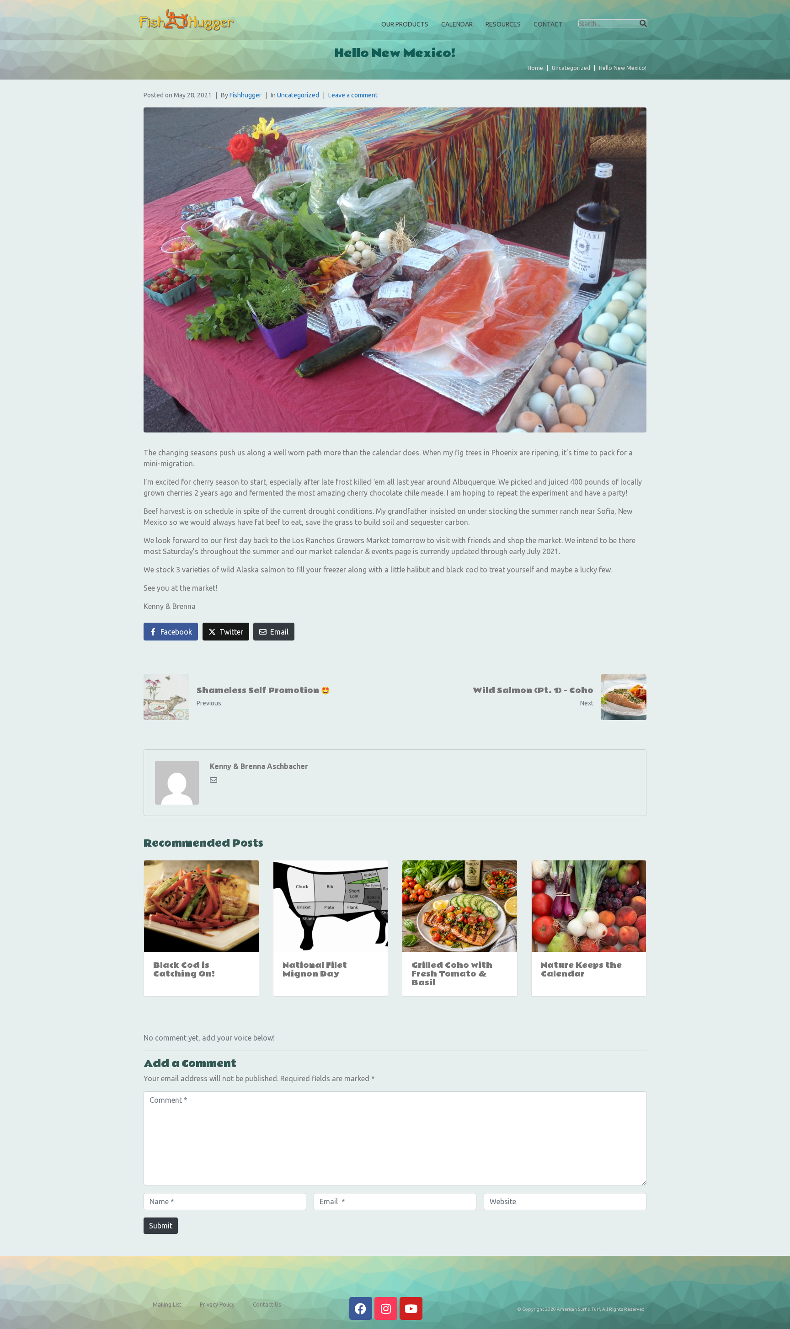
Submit (160, 1226)
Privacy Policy (217, 1305)
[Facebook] (360, 1308)
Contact (548, 24)
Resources (503, 24)
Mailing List (167, 1305)
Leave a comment (353, 95)
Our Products (404, 24)
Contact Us (267, 1305)
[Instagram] (385, 1308)
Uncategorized (298, 95)
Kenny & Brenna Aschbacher (259, 766)
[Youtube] (411, 1308)
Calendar (457, 24)
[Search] (643, 23)
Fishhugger (246, 95)
